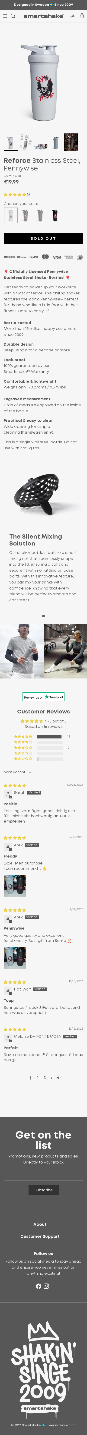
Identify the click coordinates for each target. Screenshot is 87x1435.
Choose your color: (21, 204)
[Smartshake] (43, 16)
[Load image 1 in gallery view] (43, 76)
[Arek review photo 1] (15, 886)
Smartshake (31, 1425)
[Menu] (5, 16)
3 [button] (45, 1078)
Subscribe (44, 1190)
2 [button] (37, 1078)
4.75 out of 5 (56, 721)
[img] (15, 786)
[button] (15, 195)
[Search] (15, 16)
